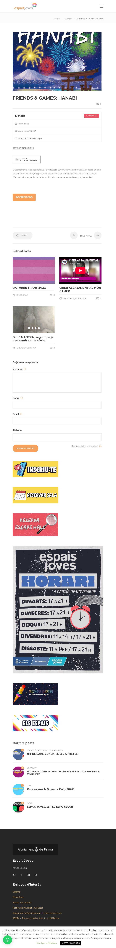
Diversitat (22, 295)
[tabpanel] (34, 319)
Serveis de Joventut (22, 902)
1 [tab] (29, 328)
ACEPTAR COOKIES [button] (71, 943)
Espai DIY (32, 768)
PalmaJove (18, 897)
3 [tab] (36, 328)
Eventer (68, 19)
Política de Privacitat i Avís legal (28, 908)
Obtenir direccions (23, 148)
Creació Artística (26, 348)
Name (16, 398)
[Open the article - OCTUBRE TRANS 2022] (23, 270)
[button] (7, 939)
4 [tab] (39, 328)
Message (18, 369)
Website (17, 430)
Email (16, 414)
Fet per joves (55, 750)
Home (57, 19)
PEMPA (16, 918)
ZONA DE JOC (91, 116)
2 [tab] (32, 328)
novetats (80, 298)
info (29, 785)
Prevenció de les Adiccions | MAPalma (40, 918)
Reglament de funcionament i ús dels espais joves (37, 913)
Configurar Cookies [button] (47, 943)
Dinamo (16, 892)
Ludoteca (68, 298)
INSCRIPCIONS (24, 197)
